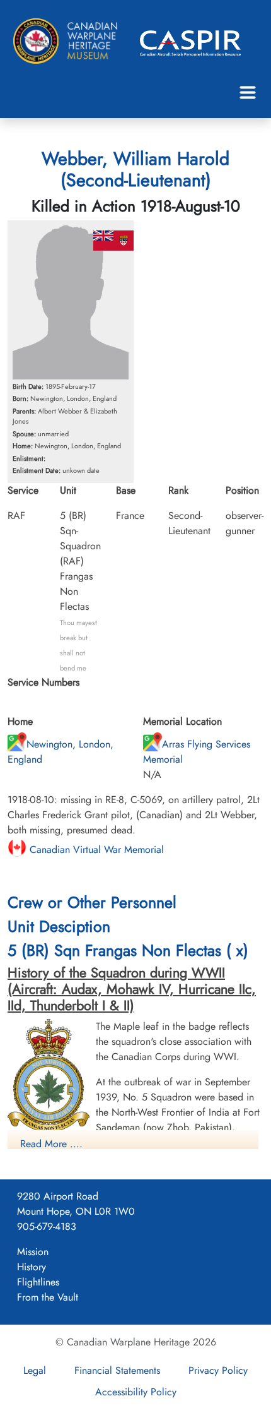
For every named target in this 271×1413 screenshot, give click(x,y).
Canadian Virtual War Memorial (95, 849)
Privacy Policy (218, 1370)
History (31, 1267)
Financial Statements (117, 1370)
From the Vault (47, 1297)
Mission (33, 1251)
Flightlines (38, 1282)
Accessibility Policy (135, 1392)
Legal (34, 1370)
